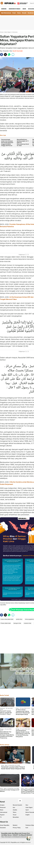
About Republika (4, 825)
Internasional (3, 812)
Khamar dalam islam (6, 623)
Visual (14, 814)
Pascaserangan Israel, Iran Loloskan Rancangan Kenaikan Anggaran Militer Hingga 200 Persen (7, 142)
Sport (27, 810)
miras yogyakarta (29, 619)
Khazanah (2, 807)
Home (1, 32)
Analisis (15, 810)
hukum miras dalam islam (7, 619)
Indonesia (14, 32)
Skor (27, 805)
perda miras (19, 619)
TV (1, 817)
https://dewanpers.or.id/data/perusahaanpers (14, 837)
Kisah (14, 13)
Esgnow (2, 814)
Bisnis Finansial (30, 812)
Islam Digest (8, 32)
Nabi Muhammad (6, 13)
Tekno (14, 812)
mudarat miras (27, 623)
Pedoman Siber (30, 825)
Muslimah (30, 13)
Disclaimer (3, 827)
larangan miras (17, 623)
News (1, 810)
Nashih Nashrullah (18, 51)
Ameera (2, 805)
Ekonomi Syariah (14, 9)
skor (24, 9)
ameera (3, 9)
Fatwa (19, 13)
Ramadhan (16, 817)
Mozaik (24, 13)
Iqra (14, 807)
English (28, 814)
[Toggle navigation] (2, 3)
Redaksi (15, 825)
